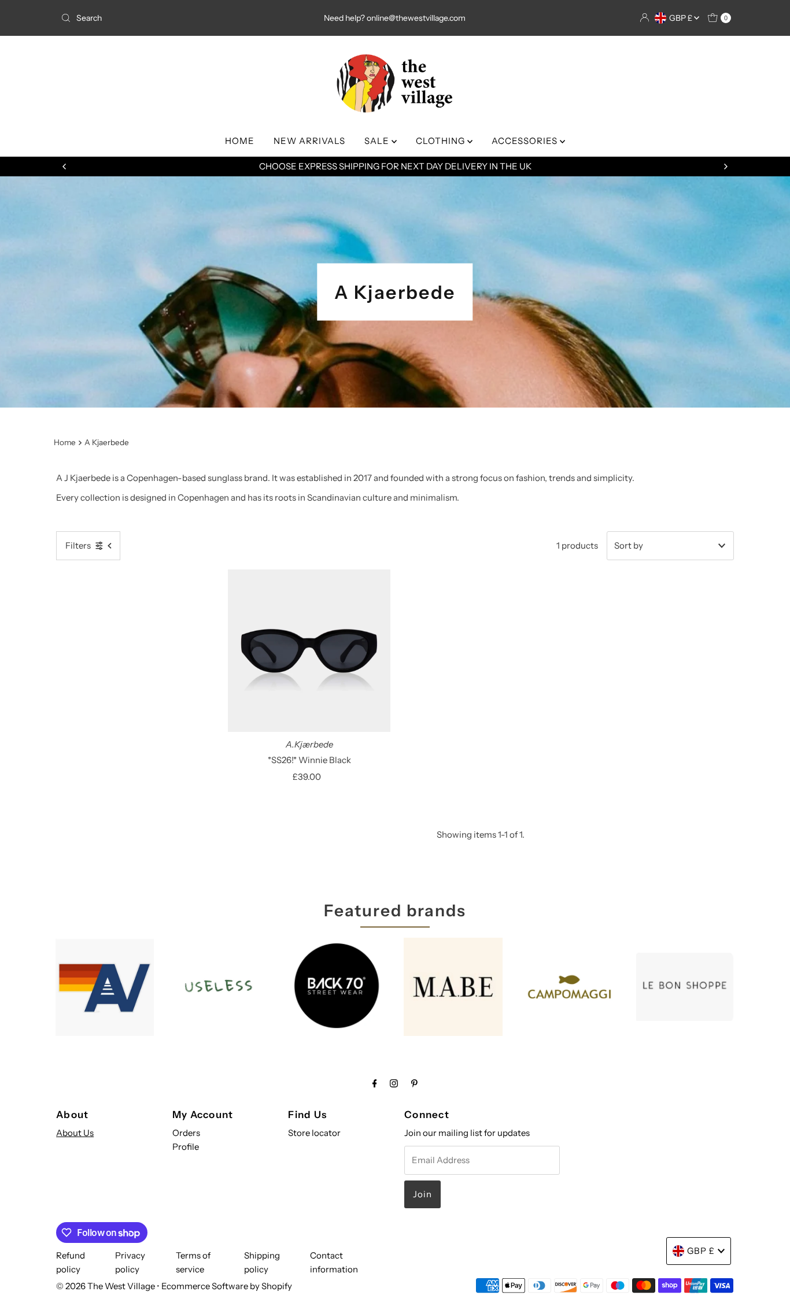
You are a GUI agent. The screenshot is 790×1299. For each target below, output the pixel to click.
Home (65, 442)
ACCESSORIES (526, 140)
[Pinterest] (414, 1083)
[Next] (725, 166)
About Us (75, 1132)
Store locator (314, 1132)
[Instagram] (394, 1083)
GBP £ (681, 18)
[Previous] (65, 166)
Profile (185, 1146)
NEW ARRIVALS (309, 140)
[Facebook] (374, 1083)
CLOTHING (441, 140)
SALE (378, 140)
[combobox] (166, 17)
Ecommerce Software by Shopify (226, 1286)
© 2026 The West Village (105, 1286)
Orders (186, 1132)
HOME (239, 140)
